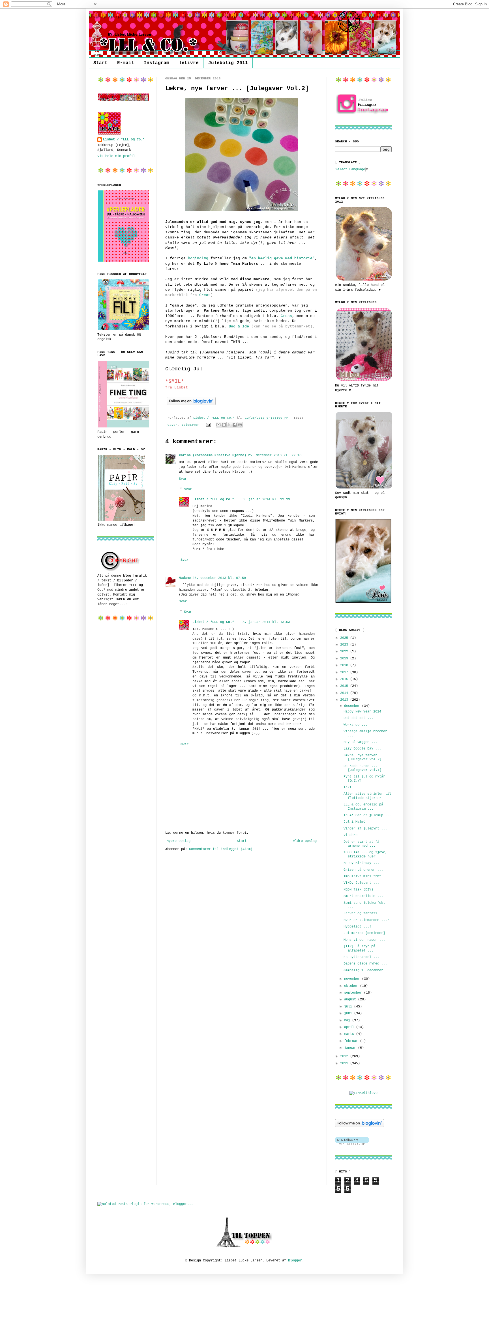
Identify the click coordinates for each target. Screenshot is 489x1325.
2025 (345, 638)
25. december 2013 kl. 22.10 (274, 455)
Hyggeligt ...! (357, 927)
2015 (345, 686)
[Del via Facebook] (234, 424)
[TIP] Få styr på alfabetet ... (359, 948)
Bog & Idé (239, 326)
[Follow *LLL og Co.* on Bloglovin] (191, 405)
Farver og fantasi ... (364, 913)
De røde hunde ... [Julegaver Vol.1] (362, 768)
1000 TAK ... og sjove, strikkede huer (365, 854)
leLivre (189, 63)
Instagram (156, 63)
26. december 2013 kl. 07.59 (219, 578)
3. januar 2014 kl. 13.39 (266, 499)
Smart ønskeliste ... (363, 896)
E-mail (125, 63)
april (350, 1027)
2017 (345, 672)
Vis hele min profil (116, 156)
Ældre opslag (305, 841)
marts (350, 1034)
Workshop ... (355, 725)
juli (349, 1007)
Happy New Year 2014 (362, 712)
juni (349, 1013)
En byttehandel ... (361, 957)
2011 (345, 1063)
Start (100, 63)
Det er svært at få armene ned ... (361, 844)
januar (351, 1048)
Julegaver (190, 425)
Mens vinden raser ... (364, 940)
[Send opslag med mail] (208, 425)
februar (352, 1041)
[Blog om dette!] (224, 424)
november (353, 979)
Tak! (347, 787)
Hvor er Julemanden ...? (366, 920)
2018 (345, 665)
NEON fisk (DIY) (358, 890)
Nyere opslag (178, 841)
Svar (183, 479)
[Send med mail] (218, 424)
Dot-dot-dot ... (358, 718)
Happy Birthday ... (361, 863)
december (353, 706)
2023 (345, 645)
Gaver (172, 425)
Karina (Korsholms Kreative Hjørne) (212, 455)
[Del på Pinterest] (240, 424)
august (351, 1000)
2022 (345, 651)
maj (348, 1020)
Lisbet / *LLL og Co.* (213, 499)
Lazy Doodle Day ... (362, 749)
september (354, 993)
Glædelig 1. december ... (367, 970)
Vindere (350, 835)
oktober (352, 986)
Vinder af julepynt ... (365, 829)
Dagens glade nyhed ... (365, 964)
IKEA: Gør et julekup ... (367, 815)
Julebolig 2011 (228, 63)
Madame (185, 578)
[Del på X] (229, 424)
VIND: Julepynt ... (361, 883)
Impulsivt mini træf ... (366, 876)
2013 (345, 700)
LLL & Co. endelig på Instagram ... (363, 807)
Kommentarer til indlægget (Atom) (220, 849)
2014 (345, 693)
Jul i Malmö (354, 822)
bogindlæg (198, 258)
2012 (345, 1056)
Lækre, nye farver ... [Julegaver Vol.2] (364, 757)
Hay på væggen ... (360, 742)
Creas (205, 295)
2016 (345, 679)
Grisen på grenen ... (363, 870)
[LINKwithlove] (363, 1093)
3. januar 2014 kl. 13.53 (266, 622)
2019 (345, 659)
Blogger (295, 1261)
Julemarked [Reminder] (364, 933)
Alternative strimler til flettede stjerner (367, 796)
